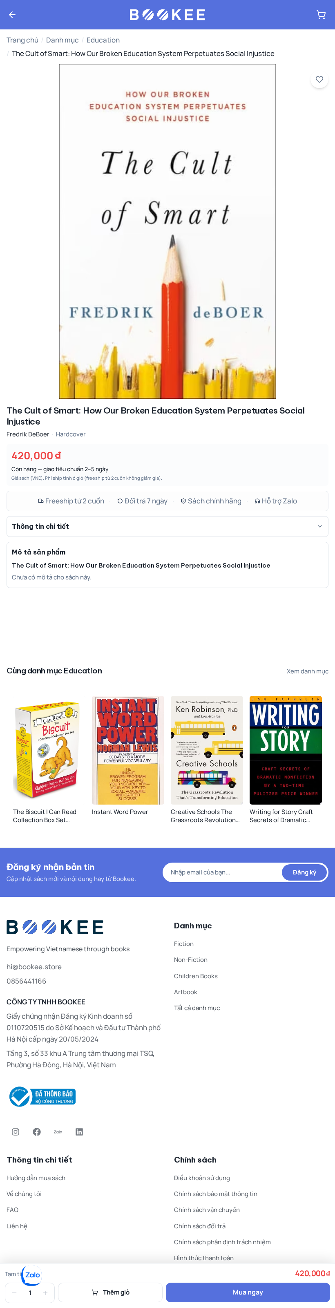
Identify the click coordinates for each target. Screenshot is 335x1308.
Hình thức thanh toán (204, 1258)
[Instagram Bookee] (16, 1132)
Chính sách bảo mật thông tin (215, 1193)
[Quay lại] (12, 15)
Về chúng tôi (24, 1193)
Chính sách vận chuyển (207, 1209)
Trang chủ (22, 40)
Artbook (185, 992)
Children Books (196, 976)
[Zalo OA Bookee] (58, 1132)
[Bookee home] (167, 14)
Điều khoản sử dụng (202, 1178)
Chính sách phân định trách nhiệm (222, 1242)
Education (103, 40)
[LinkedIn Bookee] (79, 1132)
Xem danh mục (307, 671)
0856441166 (27, 981)
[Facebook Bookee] (37, 1132)
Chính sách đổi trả (200, 1226)
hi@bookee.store (34, 966)
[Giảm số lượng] (14, 1293)
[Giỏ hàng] (321, 15)
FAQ (12, 1209)
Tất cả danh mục (197, 1008)
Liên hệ (17, 1226)
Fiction (184, 943)
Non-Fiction (191, 959)
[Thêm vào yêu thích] (319, 79)
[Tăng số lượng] (45, 1293)
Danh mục (62, 40)
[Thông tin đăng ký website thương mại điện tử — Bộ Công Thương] (84, 1097)
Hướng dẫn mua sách (36, 1178)
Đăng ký (304, 872)
